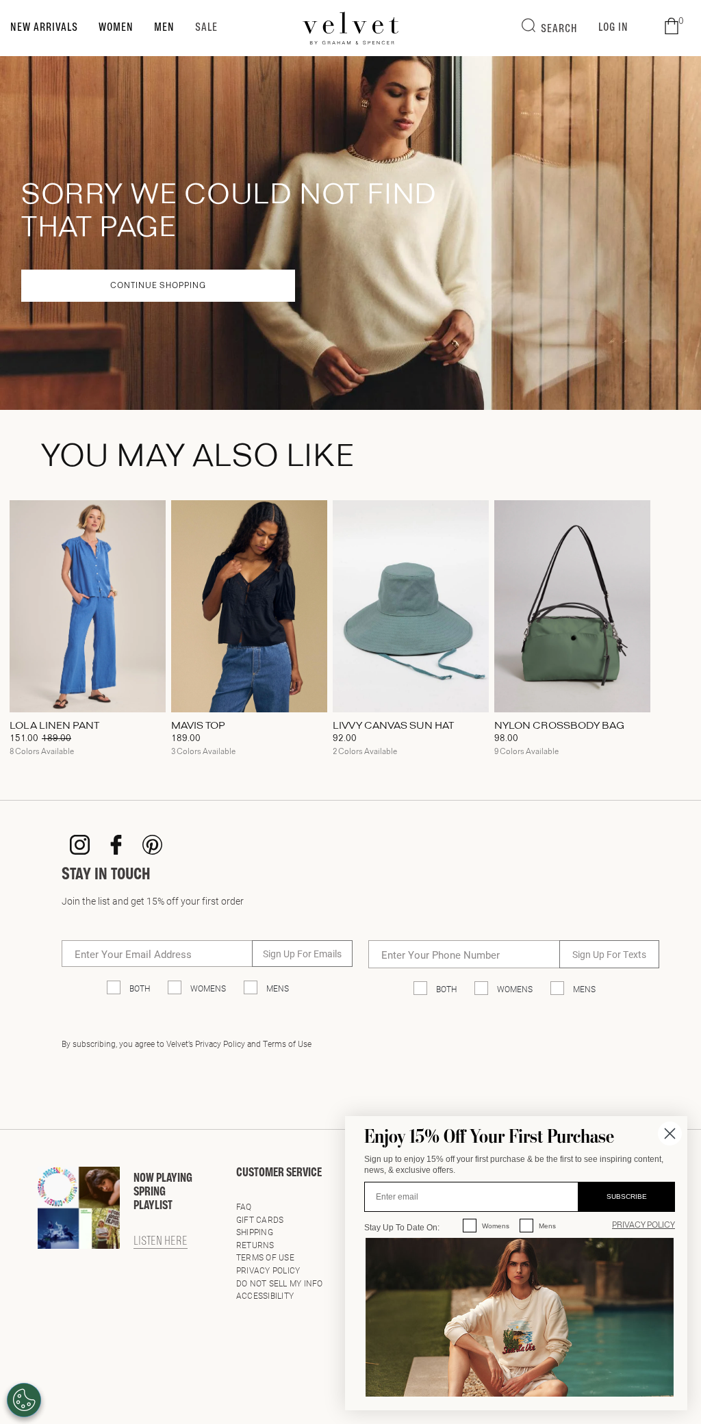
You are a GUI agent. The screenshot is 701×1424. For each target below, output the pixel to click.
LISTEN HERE (160, 1242)
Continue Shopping (158, 286)
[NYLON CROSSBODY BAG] (572, 606)
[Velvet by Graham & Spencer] (351, 28)
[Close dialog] (670, 1133)
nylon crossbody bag (559, 726)
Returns (255, 1244)
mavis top (198, 726)
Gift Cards (259, 1219)
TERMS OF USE (265, 1257)
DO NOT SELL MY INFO (279, 1283)
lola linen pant (54, 726)
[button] (671, 26)
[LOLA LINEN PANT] (88, 606)
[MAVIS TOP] (249, 606)
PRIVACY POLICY (643, 1225)
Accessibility (265, 1295)
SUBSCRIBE (627, 1196)
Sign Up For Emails (302, 953)
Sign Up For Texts (609, 954)
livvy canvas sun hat (393, 726)
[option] (88, 633)
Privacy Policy (268, 1270)
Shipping (254, 1231)
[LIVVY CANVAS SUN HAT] (411, 606)
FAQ (244, 1206)
